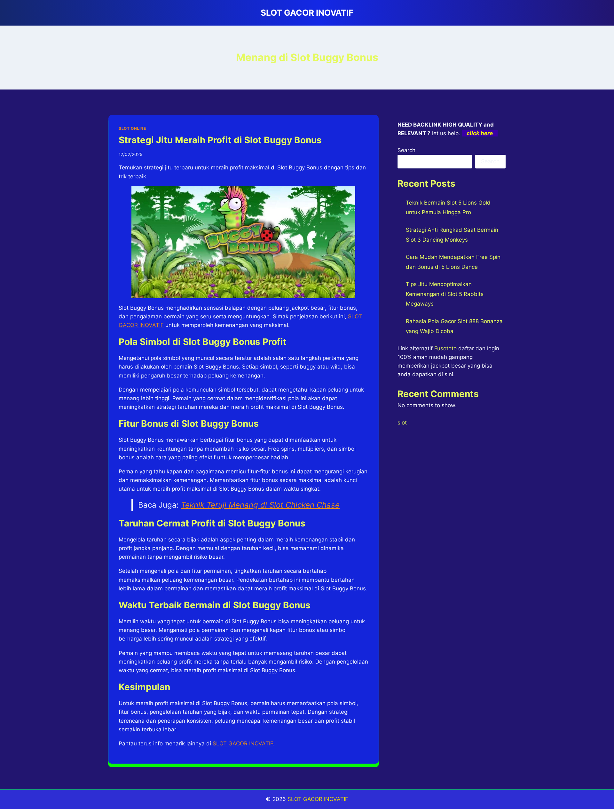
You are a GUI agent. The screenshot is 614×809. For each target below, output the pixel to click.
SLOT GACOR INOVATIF (317, 799)
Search (406, 150)
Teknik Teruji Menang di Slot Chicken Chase (260, 505)
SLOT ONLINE (132, 128)
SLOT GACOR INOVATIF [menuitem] (243, 743)
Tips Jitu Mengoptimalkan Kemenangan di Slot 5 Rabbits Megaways (445, 294)
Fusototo (445, 348)
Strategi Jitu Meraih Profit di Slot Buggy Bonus (220, 140)
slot (402, 422)
